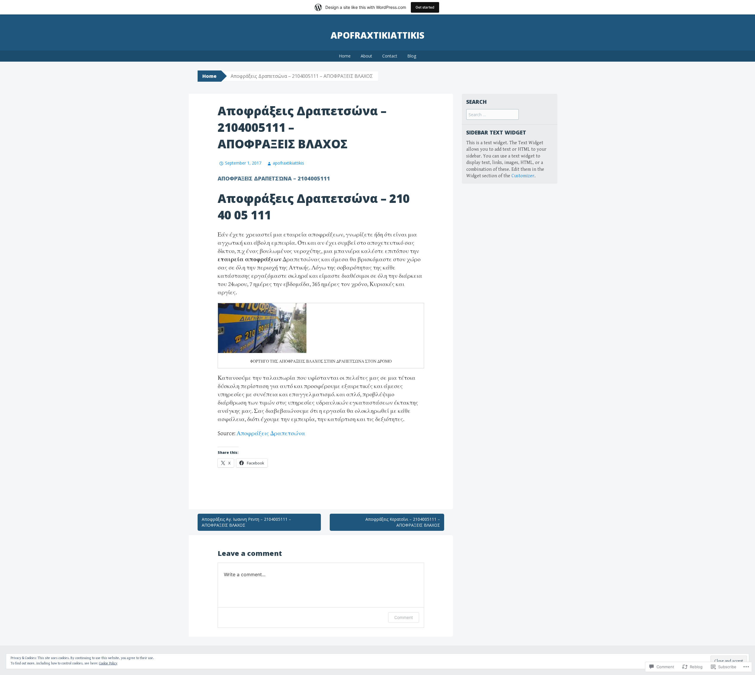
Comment (403, 617)
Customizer (522, 176)
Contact (389, 56)
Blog (411, 56)
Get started (425, 7)
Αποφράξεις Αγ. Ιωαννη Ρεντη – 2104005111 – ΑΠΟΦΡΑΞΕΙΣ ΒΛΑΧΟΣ (246, 522)
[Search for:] (492, 115)
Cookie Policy (108, 663)
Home (345, 56)
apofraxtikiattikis (377, 35)
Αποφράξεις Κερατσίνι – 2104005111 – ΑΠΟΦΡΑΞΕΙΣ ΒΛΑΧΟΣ (402, 522)
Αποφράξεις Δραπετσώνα (271, 433)
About (366, 56)
